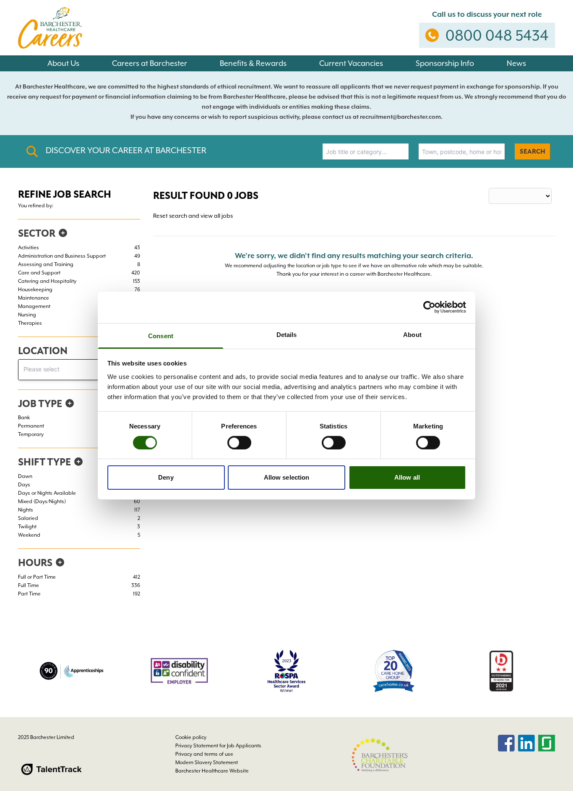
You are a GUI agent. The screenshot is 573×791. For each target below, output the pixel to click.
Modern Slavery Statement (206, 762)
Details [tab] (286, 334)
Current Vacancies (351, 63)
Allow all (407, 477)
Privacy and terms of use (204, 754)
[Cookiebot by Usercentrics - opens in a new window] (429, 307)
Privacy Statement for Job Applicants (218, 746)
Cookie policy (190, 737)
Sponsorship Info (445, 63)
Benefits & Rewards (253, 63)
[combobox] (366, 151)
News (516, 63)
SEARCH (532, 151)
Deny (165, 477)
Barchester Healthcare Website (212, 771)
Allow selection (287, 477)
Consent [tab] (160, 335)
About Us (63, 63)
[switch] (239, 442)
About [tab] (412, 334)
